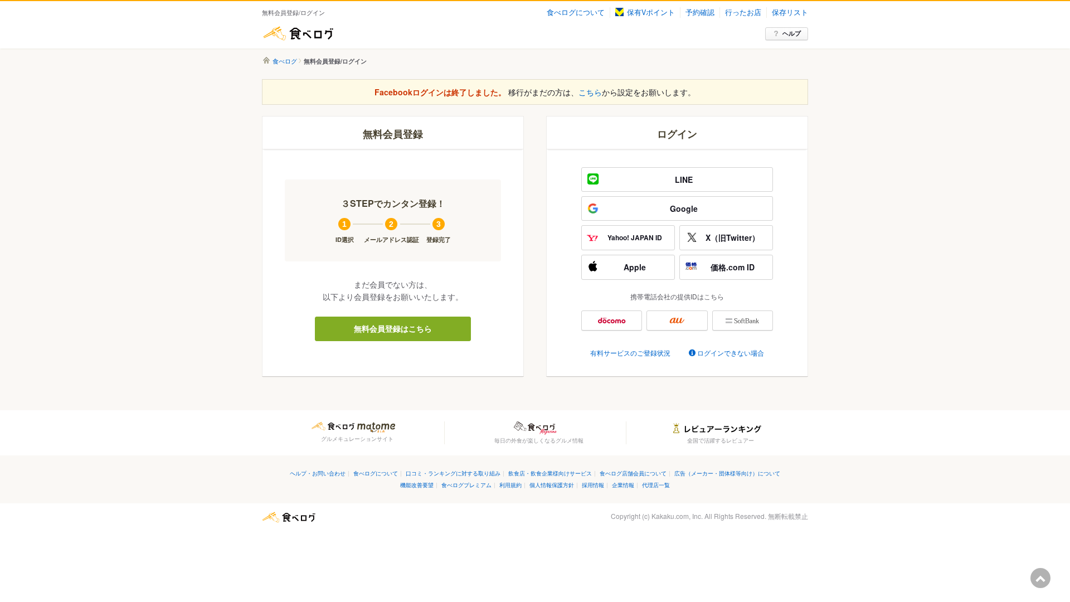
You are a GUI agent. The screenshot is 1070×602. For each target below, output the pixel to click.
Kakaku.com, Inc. (677, 516)
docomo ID (611, 320)
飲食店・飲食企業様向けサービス (550, 473)
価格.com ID (733, 267)
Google (684, 208)
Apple (635, 267)
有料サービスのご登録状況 (630, 352)
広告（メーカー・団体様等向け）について (727, 473)
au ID (676, 320)
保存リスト (790, 12)
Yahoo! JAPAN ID (634, 237)
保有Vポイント (651, 12)
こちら (590, 92)
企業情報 (623, 484)
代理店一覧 (656, 484)
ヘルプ (791, 33)
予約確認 (699, 12)
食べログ (298, 33)
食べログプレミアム (466, 484)
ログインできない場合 (730, 352)
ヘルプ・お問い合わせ (318, 473)
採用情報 (593, 484)
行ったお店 (743, 12)
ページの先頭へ (1040, 578)
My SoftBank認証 (742, 320)
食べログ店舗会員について (633, 473)
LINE (684, 179)
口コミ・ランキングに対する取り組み (453, 473)
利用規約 (510, 484)
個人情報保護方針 (551, 484)
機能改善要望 (417, 484)
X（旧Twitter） (733, 237)
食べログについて (576, 12)
